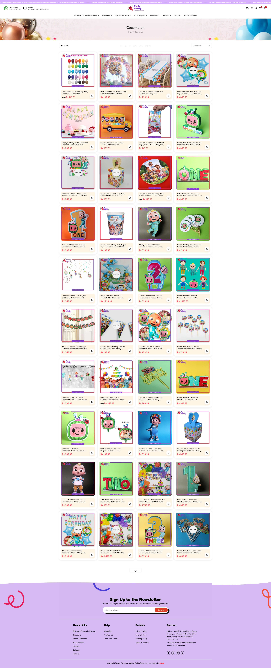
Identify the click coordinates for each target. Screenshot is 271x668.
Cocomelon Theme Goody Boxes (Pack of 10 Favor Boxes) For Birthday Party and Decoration (112, 195)
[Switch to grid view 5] (141, 45)
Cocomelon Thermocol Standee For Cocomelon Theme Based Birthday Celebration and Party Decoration (189, 144)
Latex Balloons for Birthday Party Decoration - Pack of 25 (75, 93)
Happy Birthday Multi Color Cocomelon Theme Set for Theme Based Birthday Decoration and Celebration (113, 552)
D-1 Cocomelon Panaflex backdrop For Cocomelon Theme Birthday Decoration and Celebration (112, 399)
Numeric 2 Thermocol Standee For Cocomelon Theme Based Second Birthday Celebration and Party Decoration (151, 297)
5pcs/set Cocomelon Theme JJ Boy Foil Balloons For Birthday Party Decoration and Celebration (190, 93)
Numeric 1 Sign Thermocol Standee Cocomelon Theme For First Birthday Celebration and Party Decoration (189, 501)
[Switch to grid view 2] (126, 45)
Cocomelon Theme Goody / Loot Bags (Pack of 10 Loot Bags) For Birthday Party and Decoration (151, 144)
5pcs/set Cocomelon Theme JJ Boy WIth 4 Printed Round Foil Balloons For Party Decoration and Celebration (150, 348)
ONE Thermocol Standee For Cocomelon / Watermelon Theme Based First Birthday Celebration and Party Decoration (190, 195)
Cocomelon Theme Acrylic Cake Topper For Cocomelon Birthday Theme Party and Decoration (74, 195)
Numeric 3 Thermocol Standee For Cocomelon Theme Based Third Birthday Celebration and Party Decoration (151, 552)
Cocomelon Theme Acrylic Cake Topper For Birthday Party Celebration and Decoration (151, 399)
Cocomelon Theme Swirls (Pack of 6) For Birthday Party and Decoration (74, 297)
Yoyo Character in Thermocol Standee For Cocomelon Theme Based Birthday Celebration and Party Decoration (112, 603)
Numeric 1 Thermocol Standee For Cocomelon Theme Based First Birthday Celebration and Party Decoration (73, 246)
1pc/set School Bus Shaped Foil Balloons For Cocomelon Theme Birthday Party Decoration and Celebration (189, 603)
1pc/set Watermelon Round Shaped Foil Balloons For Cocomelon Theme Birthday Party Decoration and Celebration (113, 450)
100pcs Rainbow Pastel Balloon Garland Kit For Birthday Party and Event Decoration (74, 654)
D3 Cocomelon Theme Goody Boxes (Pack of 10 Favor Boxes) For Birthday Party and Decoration (189, 450)
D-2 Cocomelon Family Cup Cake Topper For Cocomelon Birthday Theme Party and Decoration (112, 654)
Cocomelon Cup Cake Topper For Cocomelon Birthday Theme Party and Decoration (189, 246)
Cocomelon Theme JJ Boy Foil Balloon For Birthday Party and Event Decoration (151, 603)
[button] (78, 83)
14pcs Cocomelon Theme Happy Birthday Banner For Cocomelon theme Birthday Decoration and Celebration (74, 348)
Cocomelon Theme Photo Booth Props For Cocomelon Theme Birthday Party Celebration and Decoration (189, 552)
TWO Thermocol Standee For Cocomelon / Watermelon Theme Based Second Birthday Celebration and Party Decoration (113, 501)
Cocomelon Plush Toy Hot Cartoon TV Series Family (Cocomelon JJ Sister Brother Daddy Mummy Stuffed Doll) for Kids (189, 297)
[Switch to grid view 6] (148, 45)
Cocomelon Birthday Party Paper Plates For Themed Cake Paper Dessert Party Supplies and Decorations (151, 195)
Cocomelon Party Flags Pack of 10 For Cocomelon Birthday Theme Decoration (112, 348)
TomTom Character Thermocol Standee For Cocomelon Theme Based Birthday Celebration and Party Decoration (151, 450)
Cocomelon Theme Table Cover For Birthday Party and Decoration (151, 93)
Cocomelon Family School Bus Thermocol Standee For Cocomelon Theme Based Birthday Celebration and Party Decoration (112, 144)
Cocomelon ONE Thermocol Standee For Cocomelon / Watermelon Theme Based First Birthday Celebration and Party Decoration (189, 399)
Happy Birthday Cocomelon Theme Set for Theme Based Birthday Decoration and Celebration (111, 297)
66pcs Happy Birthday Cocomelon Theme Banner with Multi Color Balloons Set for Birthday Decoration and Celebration (152, 501)
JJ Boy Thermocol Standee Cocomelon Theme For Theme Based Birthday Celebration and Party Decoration (151, 246)
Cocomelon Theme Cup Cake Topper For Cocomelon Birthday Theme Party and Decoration (189, 348)
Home (130, 32)
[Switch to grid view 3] (130, 45)
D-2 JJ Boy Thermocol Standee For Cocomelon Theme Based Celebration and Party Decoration (75, 501)
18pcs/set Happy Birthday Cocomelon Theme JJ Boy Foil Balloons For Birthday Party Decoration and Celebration (73, 552)
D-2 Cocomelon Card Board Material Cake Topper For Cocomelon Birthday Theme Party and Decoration (188, 654)
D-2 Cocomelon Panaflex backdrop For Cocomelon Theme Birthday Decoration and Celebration (151, 654)
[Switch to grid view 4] (135, 45)
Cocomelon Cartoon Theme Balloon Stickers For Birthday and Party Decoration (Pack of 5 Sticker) (75, 399)
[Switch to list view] (121, 45)
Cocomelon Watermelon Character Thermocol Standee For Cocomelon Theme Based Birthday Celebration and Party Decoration (74, 450)
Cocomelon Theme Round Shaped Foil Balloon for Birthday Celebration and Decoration (75, 603)
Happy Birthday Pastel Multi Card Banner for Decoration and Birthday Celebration (75, 144)
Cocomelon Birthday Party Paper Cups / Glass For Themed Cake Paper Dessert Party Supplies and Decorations (113, 246)
